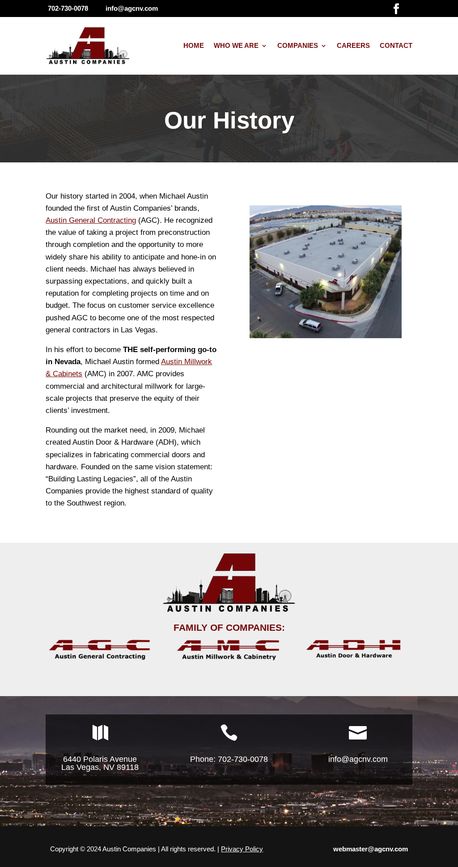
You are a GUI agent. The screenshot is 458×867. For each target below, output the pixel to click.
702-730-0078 (242, 759)
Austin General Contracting (91, 220)
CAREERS (353, 45)
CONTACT (396, 45)
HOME (193, 45)
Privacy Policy (242, 849)
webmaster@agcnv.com (370, 849)
